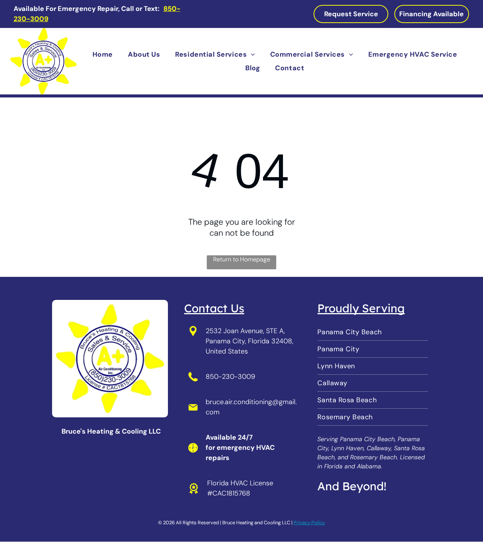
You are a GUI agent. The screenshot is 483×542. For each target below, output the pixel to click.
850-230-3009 (230, 376)
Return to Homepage (241, 259)
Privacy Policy (309, 522)
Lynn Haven (347, 448)
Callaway (379, 448)
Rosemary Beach (373, 457)
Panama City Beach (367, 439)
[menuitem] (102, 54)
